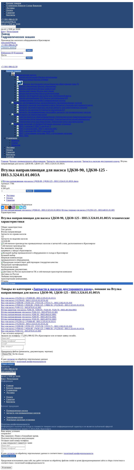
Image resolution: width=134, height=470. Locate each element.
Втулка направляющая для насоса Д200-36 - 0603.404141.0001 (28, 314)
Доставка (10, 8)
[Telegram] (24, 207)
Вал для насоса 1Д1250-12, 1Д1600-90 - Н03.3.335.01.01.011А (28, 298)
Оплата (9, 10)
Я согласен (6, 468)
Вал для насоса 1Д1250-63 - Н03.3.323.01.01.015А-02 (24, 300)
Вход (3, 31)
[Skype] (21, 207)
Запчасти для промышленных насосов (65, 103)
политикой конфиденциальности (31, 361)
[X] (10, 207)
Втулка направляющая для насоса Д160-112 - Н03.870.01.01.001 (29, 312)
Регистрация (12, 31)
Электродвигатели (38, 114)
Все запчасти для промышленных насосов (72, 112)
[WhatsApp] (17, 207)
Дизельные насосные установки (56, 124)
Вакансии (37, 5)
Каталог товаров (13, 3)
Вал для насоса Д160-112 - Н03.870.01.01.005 (21, 307)
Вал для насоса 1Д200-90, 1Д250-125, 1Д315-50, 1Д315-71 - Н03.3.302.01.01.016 (36, 303)
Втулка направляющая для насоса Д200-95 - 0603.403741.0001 (28, 317)
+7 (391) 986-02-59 (9, 19)
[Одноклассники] (6, 207)
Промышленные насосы (25, 75)
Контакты (10, 15)
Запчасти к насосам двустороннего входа (101, 161)
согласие (11, 359)
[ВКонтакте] (2, 207)
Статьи (29, 5)
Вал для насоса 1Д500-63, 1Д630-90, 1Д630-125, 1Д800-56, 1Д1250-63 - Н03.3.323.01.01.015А (42, 305)
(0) (10, 157)
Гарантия (10, 12)
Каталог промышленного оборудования (28, 161)
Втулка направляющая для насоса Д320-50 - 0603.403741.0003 (28, 319)
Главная (5, 161)
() (7, 53)
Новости (22, 5)
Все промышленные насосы (52, 100)
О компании (12, 5)
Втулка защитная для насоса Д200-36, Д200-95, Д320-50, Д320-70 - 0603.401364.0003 (39, 310)
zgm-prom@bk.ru (8, 22)
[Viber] (13, 207)
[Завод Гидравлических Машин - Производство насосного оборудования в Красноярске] (18, 38)
